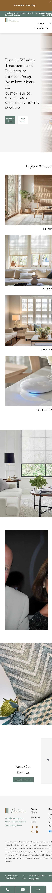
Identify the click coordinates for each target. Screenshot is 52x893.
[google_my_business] (37, 827)
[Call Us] (7, 889)
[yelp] (32, 832)
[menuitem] (42, 24)
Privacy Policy (34, 878)
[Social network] (37, 832)
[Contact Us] (23, 889)
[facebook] (32, 827)
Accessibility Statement (37, 875)
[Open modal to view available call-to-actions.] (38, 889)
